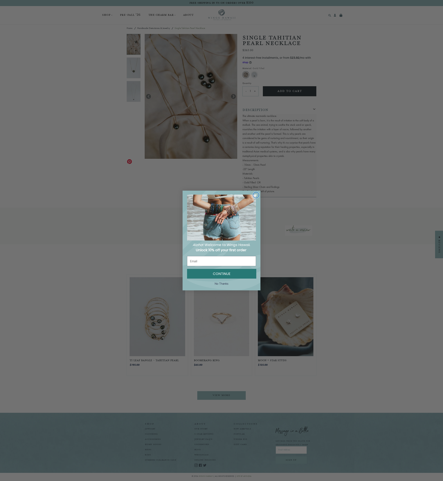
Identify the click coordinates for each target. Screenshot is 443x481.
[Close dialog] (256, 195)
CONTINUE (221, 273)
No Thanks (221, 283)
